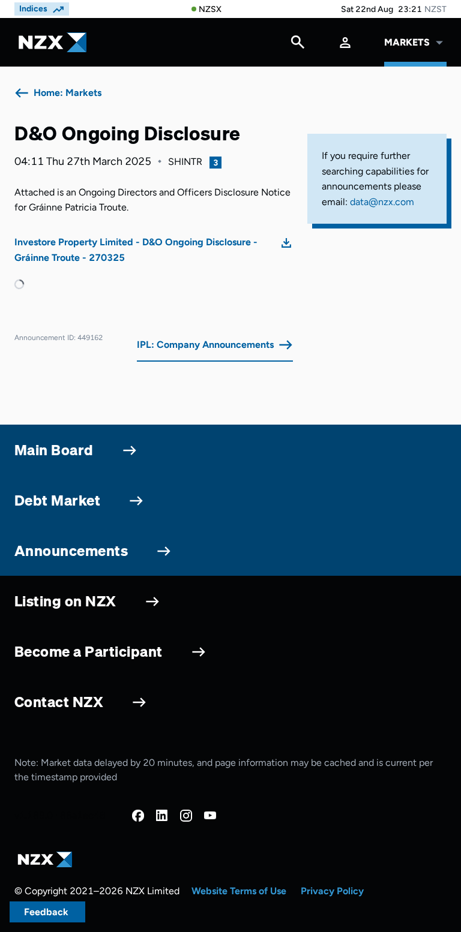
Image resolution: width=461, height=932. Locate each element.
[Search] (297, 45)
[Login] (345, 42)
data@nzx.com (382, 202)
